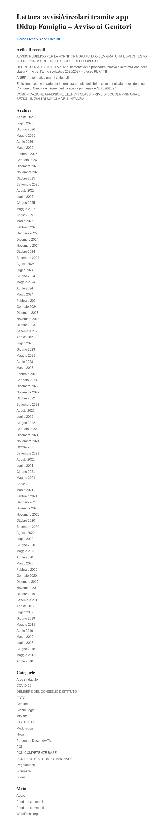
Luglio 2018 (24, 642)
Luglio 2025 (24, 196)
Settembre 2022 (27, 404)
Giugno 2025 (25, 202)
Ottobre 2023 (25, 325)
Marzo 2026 (24, 147)
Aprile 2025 (24, 215)
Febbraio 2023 (26, 374)
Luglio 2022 (24, 416)
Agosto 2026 (25, 117)
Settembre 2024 (27, 258)
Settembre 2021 (27, 453)
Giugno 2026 (25, 129)
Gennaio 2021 (26, 502)
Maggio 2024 (25, 282)
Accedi (21, 795)
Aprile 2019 (24, 630)
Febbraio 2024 (26, 300)
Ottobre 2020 (25, 520)
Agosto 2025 (25, 190)
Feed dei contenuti (29, 801)
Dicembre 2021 (27, 435)
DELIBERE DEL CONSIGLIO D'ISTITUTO (46, 691)
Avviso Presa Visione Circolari (38, 39)
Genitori (22, 704)
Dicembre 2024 (27, 239)
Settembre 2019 (27, 600)
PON (20, 746)
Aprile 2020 (24, 557)
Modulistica (24, 728)
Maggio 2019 (25, 624)
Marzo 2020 (24, 563)
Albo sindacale (27, 679)
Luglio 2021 (24, 465)
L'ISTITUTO (25, 722)
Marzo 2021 (24, 490)
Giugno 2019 (25, 618)
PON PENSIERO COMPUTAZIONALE (44, 759)
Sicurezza (23, 771)
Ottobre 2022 (25, 398)
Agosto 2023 (25, 337)
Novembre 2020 (27, 514)
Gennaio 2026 (26, 160)
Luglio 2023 (24, 343)
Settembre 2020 (27, 526)
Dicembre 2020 (27, 508)
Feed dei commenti (30, 808)
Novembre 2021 (27, 441)
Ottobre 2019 (25, 594)
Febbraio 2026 (26, 154)
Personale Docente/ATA (33, 740)
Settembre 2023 (27, 331)
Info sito (22, 716)
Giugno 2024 (25, 276)
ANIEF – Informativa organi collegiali (42, 77)
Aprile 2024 (24, 288)
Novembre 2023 (27, 319)
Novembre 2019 (27, 588)
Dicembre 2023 (27, 312)
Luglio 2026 (24, 123)
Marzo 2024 (24, 294)
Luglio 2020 (24, 539)
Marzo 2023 (24, 367)
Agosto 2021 (25, 459)
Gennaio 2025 (26, 233)
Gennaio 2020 (26, 575)
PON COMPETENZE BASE (36, 752)
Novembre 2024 (27, 245)
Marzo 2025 (24, 221)
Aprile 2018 (24, 661)
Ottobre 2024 (25, 251)
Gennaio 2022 (26, 429)
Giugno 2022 (25, 423)
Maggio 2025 (25, 209)
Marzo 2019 (24, 636)
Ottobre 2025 (25, 178)
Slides (21, 777)
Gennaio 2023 (26, 380)
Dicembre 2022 (27, 386)
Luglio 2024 (24, 270)
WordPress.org (27, 814)
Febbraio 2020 (26, 569)
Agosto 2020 (25, 533)
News (20, 734)
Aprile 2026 (24, 141)
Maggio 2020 (25, 551)
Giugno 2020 (25, 545)
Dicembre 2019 (27, 581)
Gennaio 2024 (26, 306)
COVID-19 (23, 685)
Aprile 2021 (24, 484)
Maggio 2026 (25, 135)
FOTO (20, 698)
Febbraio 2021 (26, 496)
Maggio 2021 (25, 477)
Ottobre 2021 (25, 447)
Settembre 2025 (27, 184)
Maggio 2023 (25, 355)
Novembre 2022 (27, 392)
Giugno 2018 (25, 649)
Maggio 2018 (25, 655)
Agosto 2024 (25, 264)
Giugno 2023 (25, 349)
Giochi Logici (25, 710)
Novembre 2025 (27, 172)
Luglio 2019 (24, 612)
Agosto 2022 (25, 410)
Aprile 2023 (24, 361)
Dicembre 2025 (27, 166)
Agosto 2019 (25, 606)
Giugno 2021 (25, 471)
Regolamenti (25, 765)
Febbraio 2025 (26, 227)
